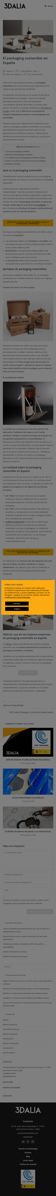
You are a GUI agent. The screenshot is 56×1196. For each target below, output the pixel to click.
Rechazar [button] (16, 603)
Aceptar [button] (17, 609)
